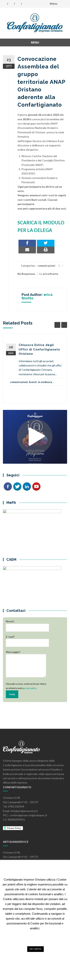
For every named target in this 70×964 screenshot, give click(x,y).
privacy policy (30, 688)
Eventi (33, 382)
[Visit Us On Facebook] (7, 486)
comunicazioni (46, 265)
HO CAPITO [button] (35, 949)
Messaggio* (13, 652)
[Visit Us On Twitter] (17, 486)
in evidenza (45, 382)
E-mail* (10, 636)
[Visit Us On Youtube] (36, 486)
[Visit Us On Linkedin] (27, 486)
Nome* (10, 621)
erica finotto (50, 273)
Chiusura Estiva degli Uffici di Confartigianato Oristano (39, 349)
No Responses (26, 273)
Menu (53, 3)
